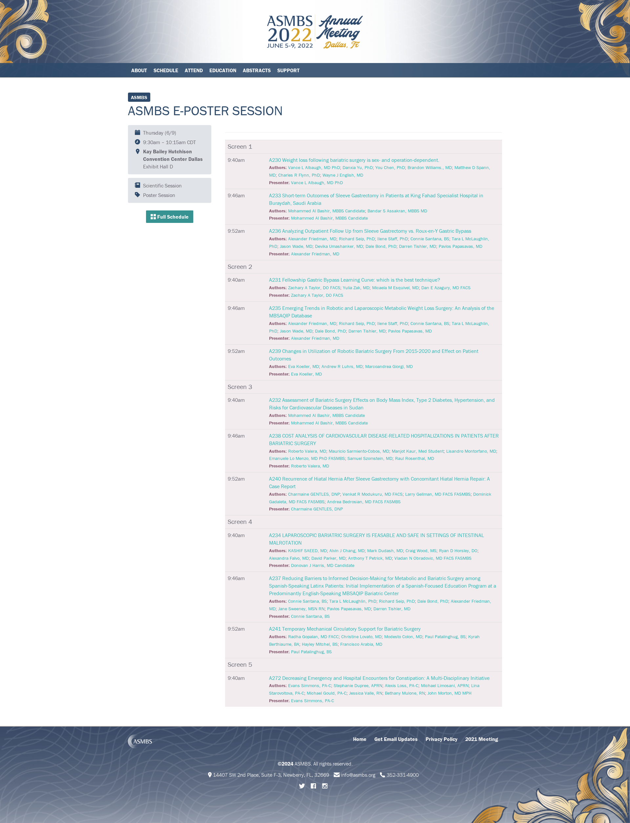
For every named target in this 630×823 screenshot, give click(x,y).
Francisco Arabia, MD (361, 644)
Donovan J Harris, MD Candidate (322, 565)
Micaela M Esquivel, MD (395, 288)
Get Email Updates (396, 739)
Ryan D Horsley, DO (458, 550)
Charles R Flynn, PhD (299, 175)
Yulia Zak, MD (356, 288)
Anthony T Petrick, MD (370, 558)
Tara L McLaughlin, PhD (352, 601)
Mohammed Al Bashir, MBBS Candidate (326, 211)
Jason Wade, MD (296, 246)
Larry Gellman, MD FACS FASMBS (438, 494)
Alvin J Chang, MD (347, 550)
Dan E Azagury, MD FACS (446, 288)
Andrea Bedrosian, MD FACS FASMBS (364, 502)
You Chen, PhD (390, 167)
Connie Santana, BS (429, 239)
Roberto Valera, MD (307, 451)
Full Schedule (172, 216)
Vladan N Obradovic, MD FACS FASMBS (433, 558)
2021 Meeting (481, 739)
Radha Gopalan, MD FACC (313, 636)
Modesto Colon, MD (403, 636)
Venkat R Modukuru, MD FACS (373, 494)
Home (360, 739)
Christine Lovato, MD (361, 636)
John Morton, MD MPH (450, 693)
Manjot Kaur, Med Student (418, 451)
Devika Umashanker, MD (339, 246)
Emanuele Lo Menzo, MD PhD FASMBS (307, 458)
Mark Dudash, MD (385, 550)
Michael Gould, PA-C (326, 693)
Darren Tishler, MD (417, 246)
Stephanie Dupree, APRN (358, 685)
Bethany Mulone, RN (405, 693)
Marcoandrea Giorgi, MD (389, 366)
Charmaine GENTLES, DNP (314, 494)
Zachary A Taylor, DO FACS (314, 288)
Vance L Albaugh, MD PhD (314, 167)
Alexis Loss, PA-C (401, 685)
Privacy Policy (441, 739)
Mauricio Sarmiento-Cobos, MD (359, 451)
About (139, 70)
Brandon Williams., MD (430, 167)
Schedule (166, 70)
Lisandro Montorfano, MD (471, 451)
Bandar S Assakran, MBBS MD (397, 211)
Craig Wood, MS (421, 550)
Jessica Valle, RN (365, 693)
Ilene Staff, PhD (392, 239)
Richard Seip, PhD (357, 239)
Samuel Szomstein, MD (369, 458)
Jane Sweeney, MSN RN (301, 609)
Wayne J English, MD (343, 175)
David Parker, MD (328, 558)
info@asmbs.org (358, 774)
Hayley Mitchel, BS (320, 644)
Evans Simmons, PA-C (309, 685)
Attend (194, 70)
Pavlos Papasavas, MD (460, 246)
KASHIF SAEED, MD (307, 550)
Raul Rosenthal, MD (414, 458)
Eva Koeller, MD (303, 366)
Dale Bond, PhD (381, 246)
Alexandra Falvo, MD (289, 558)
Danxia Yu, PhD (358, 167)
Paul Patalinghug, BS (445, 636)
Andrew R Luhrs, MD (342, 366)
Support (288, 70)
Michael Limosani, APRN (445, 685)
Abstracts (257, 70)
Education (222, 70)
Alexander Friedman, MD (312, 239)
